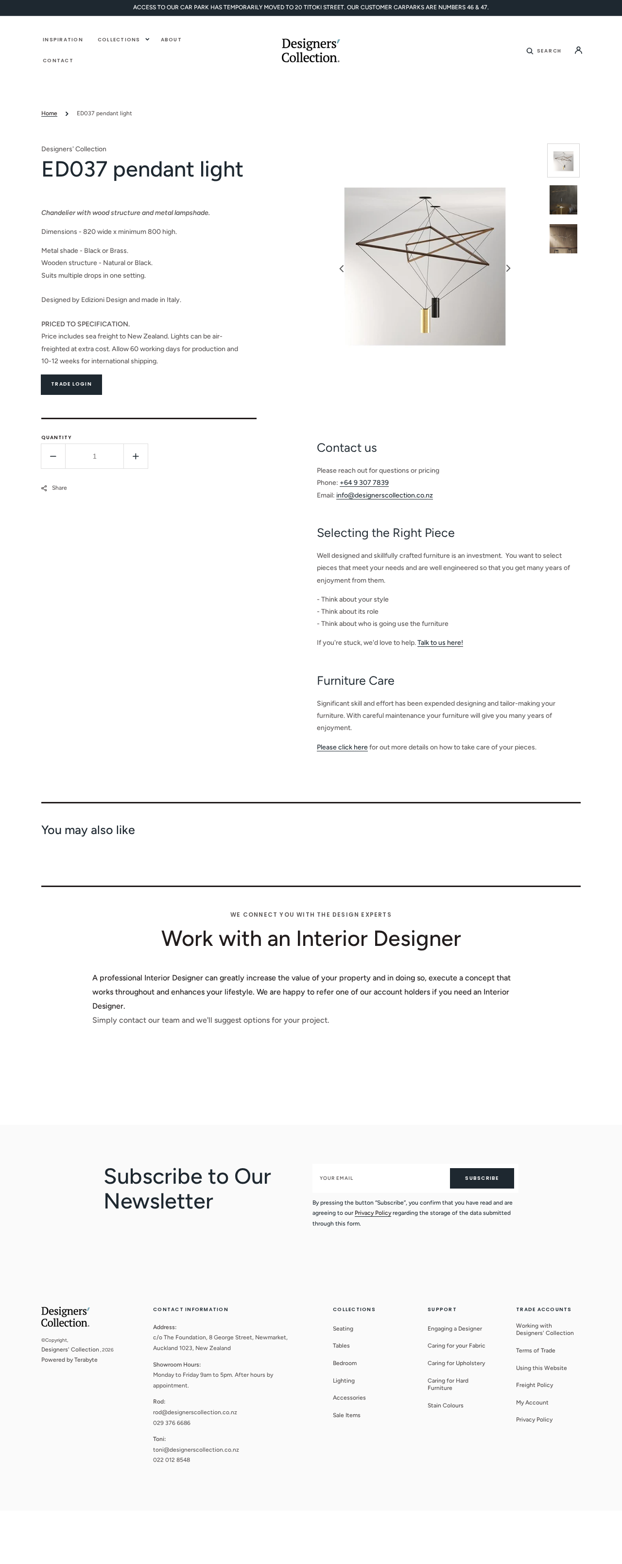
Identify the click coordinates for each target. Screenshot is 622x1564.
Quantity (56, 437)
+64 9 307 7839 (364, 483)
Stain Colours (446, 1405)
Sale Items (347, 1415)
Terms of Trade (535, 1350)
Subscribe (482, 1178)
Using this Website (541, 1368)
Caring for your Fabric (456, 1345)
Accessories (349, 1397)
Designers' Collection (70, 1349)
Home (49, 113)
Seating (343, 1328)
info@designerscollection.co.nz (384, 495)
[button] (544, 50)
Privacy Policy (373, 1212)
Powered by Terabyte (69, 1359)
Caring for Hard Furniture (448, 1384)
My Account (532, 1402)
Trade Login (71, 384)
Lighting (344, 1380)
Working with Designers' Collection (545, 1329)
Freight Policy (534, 1385)
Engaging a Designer (455, 1328)
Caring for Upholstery (456, 1363)
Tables (341, 1345)
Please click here (342, 747)
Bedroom (345, 1363)
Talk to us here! (440, 643)
